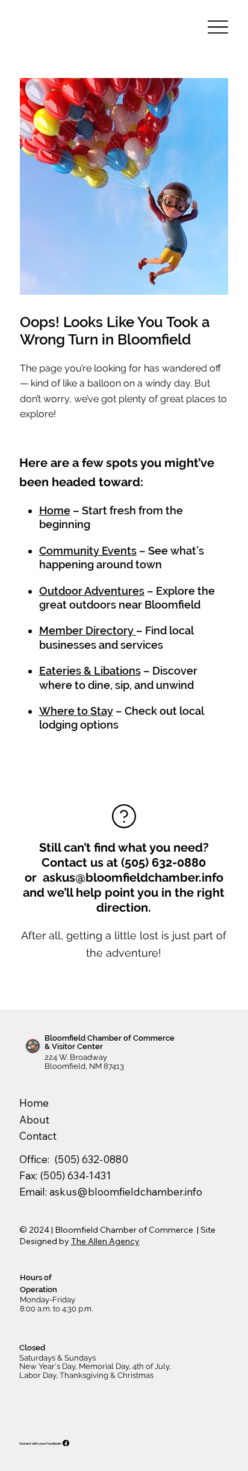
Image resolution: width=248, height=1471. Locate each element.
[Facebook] (66, 1443)
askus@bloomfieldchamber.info (133, 877)
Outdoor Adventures (91, 591)
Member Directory (87, 630)
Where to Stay (76, 711)
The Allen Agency (105, 1241)
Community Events (88, 550)
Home (54, 510)
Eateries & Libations (90, 670)
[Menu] (217, 27)
